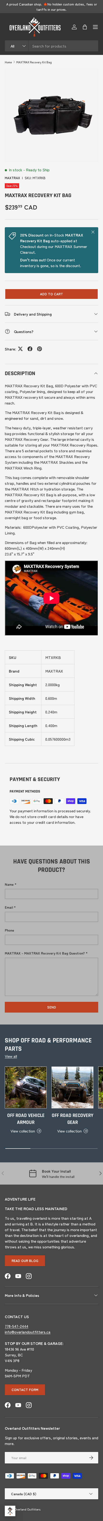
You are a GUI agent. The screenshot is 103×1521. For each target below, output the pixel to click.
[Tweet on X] (20, 349)
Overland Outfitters (27, 1509)
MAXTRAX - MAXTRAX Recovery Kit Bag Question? (45, 953)
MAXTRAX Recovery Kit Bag (34, 62)
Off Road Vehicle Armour (26, 1119)
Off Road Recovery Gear (72, 1119)
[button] (85, 27)
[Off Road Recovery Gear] (72, 1087)
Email (9, 907)
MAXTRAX (12, 177)
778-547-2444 (16, 1326)
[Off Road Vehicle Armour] (25, 1087)
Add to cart (51, 293)
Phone (9, 930)
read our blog (24, 1260)
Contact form (24, 1389)
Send (51, 1007)
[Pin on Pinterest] (39, 349)
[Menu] (95, 27)
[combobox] (51, 45)
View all (11, 1056)
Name (9, 884)
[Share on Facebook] (30, 349)
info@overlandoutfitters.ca (28, 1332)
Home (8, 62)
